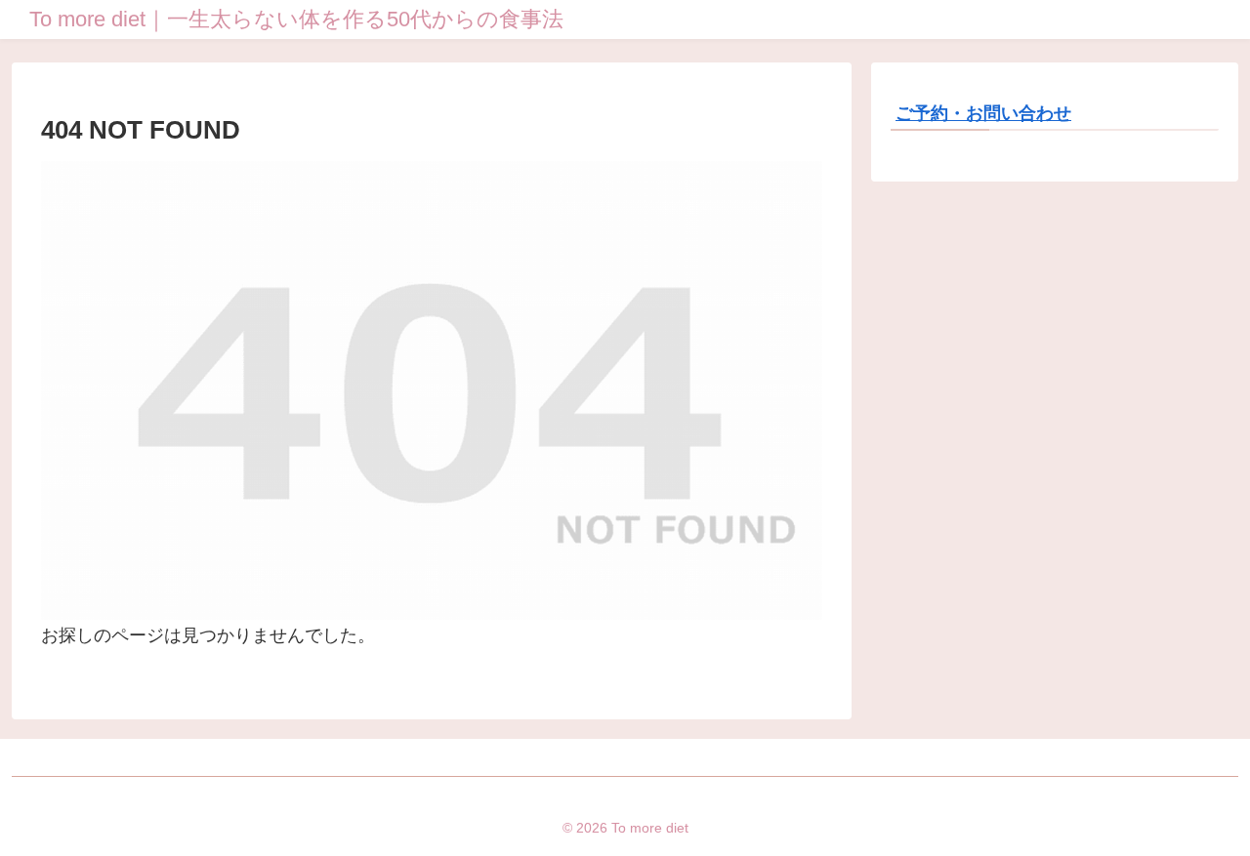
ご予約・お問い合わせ (983, 113)
